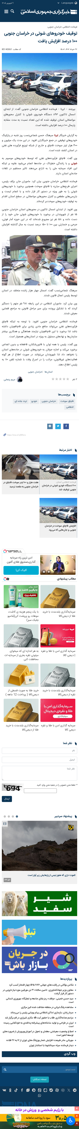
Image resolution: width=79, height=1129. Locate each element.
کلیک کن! (21, 570)
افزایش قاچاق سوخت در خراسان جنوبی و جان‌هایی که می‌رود (60, 528)
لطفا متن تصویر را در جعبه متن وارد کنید (57, 785)
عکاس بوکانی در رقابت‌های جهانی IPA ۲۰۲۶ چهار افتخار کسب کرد (41, 985)
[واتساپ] (39, 1096)
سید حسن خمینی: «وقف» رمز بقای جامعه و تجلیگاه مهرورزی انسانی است (39, 1000)
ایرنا (45, 12)
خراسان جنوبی (35, 372)
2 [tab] (13, 816)
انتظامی (69, 407)
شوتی (74, 163)
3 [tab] (9, 816)
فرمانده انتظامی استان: (66, 482)
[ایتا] (39, 1091)
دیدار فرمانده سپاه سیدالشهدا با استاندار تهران (51, 1046)
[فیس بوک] (21, 1091)
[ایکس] (68, 1091)
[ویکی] (4, 1091)
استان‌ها (49, 372)
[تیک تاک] (16, 1091)
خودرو (34, 401)
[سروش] (33, 1091)
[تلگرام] (74, 1091)
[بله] (51, 1091)
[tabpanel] (39, 852)
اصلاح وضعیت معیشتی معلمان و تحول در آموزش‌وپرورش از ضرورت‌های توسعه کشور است (38, 1033)
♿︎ (70, 1120)
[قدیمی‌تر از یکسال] (58, 467)
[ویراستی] (27, 1091)
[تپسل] (5, 551)
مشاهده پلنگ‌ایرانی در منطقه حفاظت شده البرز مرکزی (47, 1007)
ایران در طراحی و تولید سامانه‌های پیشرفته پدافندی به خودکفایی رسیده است (38, 1024)
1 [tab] (17, 816)
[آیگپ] (45, 1091)
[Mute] (49, 572)
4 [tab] (5, 816)
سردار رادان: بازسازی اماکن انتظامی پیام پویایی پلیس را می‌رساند (41, 1013)
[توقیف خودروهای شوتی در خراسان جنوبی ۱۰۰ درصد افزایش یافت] (39, 79)
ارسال (7, 799)
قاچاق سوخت (66, 401)
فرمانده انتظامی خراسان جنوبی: (62, 27)
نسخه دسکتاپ (39, 1079)
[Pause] (44, 572)
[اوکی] (10, 1091)
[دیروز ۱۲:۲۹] (39, 846)
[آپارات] (57, 1091)
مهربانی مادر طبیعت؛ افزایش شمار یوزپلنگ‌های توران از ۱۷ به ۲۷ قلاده (39, 1040)
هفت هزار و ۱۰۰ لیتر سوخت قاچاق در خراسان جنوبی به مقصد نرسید (20, 485)
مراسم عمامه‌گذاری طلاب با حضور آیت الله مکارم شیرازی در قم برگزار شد (39, 1018)
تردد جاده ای (21, 401)
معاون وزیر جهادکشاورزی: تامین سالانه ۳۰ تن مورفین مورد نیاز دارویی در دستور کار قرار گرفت (38, 992)
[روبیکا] (62, 1091)
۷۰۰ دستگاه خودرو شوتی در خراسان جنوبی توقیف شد (59, 488)
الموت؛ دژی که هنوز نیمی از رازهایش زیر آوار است (51, 875)
